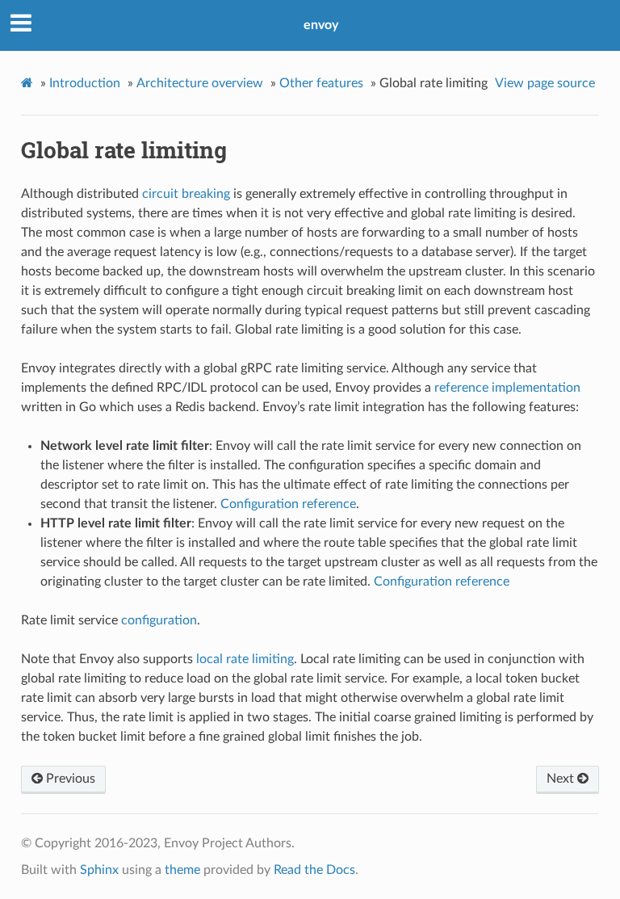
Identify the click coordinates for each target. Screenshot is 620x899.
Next (562, 778)
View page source (545, 83)
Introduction (84, 83)
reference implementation (507, 387)
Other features (321, 83)
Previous (69, 778)
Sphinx (99, 869)
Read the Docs (314, 869)
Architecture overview (199, 83)
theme (182, 869)
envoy (321, 25)
